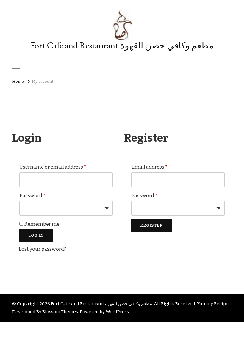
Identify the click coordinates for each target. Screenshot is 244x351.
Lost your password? (42, 249)
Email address (160, 167)
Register (151, 225)
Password (43, 195)
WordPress (117, 311)
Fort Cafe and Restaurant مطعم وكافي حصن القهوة (122, 45)
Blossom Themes (60, 311)
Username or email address (58, 167)
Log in (36, 235)
